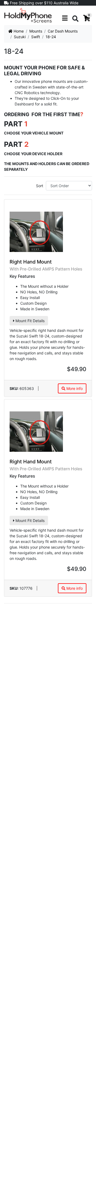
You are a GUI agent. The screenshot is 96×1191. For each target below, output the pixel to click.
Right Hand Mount (31, 262)
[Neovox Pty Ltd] (28, 15)
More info (74, 388)
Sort (39, 185)
